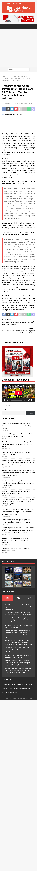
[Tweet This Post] (8, 109)
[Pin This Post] (16, 109)
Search (4, 410)
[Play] (5, 400)
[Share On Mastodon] (33, 109)
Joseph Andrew (23, 104)
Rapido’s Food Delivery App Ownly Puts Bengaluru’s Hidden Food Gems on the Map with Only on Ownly (18, 483)
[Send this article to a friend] (20, 109)
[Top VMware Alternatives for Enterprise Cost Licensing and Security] (18, 577)
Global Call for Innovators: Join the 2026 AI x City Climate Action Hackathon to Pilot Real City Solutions (18, 426)
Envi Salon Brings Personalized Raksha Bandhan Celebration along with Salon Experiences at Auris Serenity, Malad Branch (18, 473)
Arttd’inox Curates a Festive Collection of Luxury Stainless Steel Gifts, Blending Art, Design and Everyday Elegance (18, 501)
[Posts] (7, 598)
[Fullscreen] (32, 400)
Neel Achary (6, 405)
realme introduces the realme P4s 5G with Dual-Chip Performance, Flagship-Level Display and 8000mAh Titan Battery (18, 511)
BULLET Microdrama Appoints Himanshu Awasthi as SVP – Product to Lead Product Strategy (16, 540)
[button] (34, 26)
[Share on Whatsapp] (29, 109)
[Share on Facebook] (4, 109)
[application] (18, 393)
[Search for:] (19, 70)
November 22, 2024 (10, 104)
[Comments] (29, 598)
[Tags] (18, 598)
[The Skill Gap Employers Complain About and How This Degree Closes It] (9, 577)
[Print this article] (24, 109)
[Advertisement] (18, 48)
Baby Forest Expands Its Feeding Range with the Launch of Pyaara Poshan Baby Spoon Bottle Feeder (18, 444)
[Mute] (29, 400)
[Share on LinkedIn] (12, 109)
